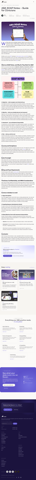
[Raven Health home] (16, 1)
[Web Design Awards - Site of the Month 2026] (18, 472)
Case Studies (20, 435)
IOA (28, 164)
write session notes (20, 56)
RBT (11, 56)
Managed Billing (3, 438)
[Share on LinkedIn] (34, 18)
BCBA (27, 56)
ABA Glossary (20, 447)
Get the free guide (7, 255)
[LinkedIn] (16, 477)
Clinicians (2, 460)
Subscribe (15, 423)
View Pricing (16, 409)
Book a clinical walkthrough (8, 385)
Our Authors (20, 448)
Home (2, 5)
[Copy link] (30, 18)
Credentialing (3, 442)
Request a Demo (7, 409)
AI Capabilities (3, 441)
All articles (32, 267)
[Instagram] (21, 477)
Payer (24, 149)
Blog (5, 5)
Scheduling (3, 435)
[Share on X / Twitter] (32, 18)
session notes (16, 171)
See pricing (6, 388)
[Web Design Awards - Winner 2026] (16, 472)
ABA (17, 60)
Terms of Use (3, 447)
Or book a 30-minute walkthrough (18, 255)
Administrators (3, 463)
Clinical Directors (3, 461)
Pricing (20, 438)
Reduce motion (4, 477)
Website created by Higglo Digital (11, 477)
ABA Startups (3, 464)
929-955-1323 (15, 427)
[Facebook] (19, 477)
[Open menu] (34, 2)
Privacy (2, 448)
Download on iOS (21, 454)
